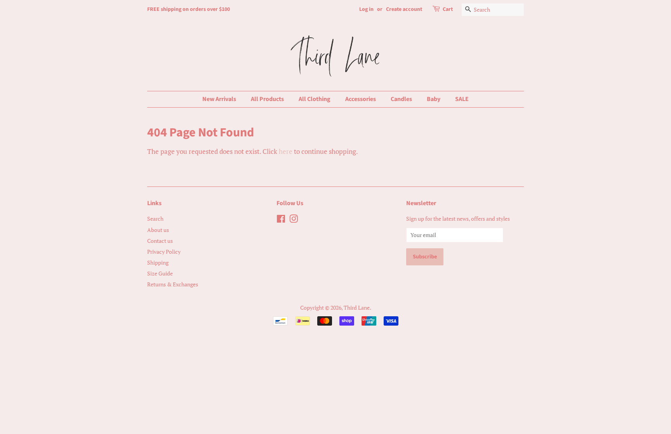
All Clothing (314, 99)
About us (158, 230)
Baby (433, 99)
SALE (462, 99)
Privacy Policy (164, 251)
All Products (267, 99)
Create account (404, 9)
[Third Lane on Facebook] (280, 220)
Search (155, 218)
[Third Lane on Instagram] (293, 220)
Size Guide (160, 273)
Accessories (360, 99)
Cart (448, 9)
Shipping (158, 262)
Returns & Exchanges (172, 284)
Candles (401, 99)
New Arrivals (219, 99)
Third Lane (357, 307)
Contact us (160, 240)
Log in (366, 9)
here (285, 151)
